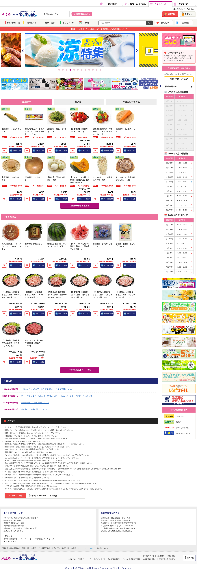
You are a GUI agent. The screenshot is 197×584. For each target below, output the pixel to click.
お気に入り (165, 23)
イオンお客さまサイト (97, 559)
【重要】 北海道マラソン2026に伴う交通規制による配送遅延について (98, 29)
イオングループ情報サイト (77, 559)
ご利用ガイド (180, 9)
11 (96, 70)
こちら (89, 548)
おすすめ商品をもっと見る (79, 370)
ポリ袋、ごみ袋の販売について (34, 409)
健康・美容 (50, 22)
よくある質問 (159, 556)
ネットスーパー (160, 4)
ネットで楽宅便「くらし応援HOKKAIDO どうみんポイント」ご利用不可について (56, 396)
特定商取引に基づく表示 (166, 559)
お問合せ (192, 9)
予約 (87, 22)
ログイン (188, 14)
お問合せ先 (171, 556)
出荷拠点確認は (82, 14)
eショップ (184, 4)
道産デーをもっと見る (79, 205)
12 (100, 70)
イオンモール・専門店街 (135, 4)
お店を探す (110, 4)
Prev (23, 51)
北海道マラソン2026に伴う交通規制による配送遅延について (47, 389)
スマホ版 (190, 558)
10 (93, 70)
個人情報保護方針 (113, 559)
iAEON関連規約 (149, 559)
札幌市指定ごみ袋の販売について (35, 402)
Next (137, 51)
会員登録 (171, 14)
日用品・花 (31, 22)
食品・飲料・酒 (13, 22)
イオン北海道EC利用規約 (131, 559)
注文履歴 (185, 23)
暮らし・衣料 (68, 22)
